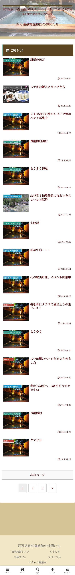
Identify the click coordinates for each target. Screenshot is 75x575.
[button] (67, 497)
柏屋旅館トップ (20, 551)
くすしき (55, 551)
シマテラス (54, 557)
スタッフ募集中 (37, 562)
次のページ (37, 475)
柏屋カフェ (20, 557)
